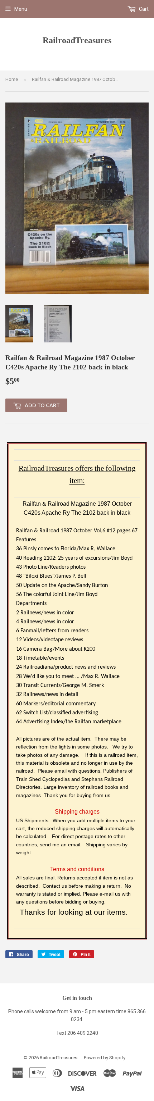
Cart (143, 9)
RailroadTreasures (77, 40)
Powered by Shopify (104, 1057)
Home (11, 79)
